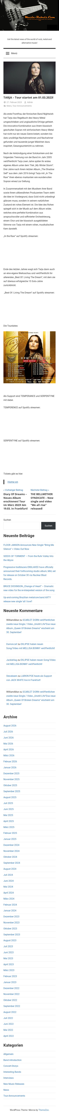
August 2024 (9, 869)
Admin (30, 102)
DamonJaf (11, 644)
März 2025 (8, 827)
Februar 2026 (10, 761)
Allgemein (8, 1054)
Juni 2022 (8, 1024)
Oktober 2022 (10, 1000)
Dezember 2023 (11, 916)
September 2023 (11, 934)
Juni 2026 (8, 737)
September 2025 (11, 791)
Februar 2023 (10, 976)
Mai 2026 (8, 743)
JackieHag (11, 660)
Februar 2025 (10, 833)
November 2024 (11, 851)
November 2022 (11, 994)
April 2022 (8, 1036)
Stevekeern (11, 676)
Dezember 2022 (11, 988)
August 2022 (9, 1012)
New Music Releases (13, 1084)
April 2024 (8, 892)
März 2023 (8, 970)
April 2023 (8, 964)
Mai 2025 (8, 815)
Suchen (7, 520)
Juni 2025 (8, 809)
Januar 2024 (9, 910)
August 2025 (9, 797)
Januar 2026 (9, 767)
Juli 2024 (8, 875)
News (9, 106)
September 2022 (11, 1006)
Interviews (8, 1078)
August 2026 (9, 725)
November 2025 (11, 779)
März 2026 (8, 755)
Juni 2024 (8, 881)
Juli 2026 (8, 731)
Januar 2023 (9, 982)
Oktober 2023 (10, 928)
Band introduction (12, 1060)
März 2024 (8, 898)
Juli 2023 (8, 946)
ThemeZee (44, 1110)
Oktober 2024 (10, 857)
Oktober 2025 (10, 785)
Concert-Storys (10, 1066)
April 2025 (8, 821)
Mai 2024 (8, 886)
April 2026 (8, 749)
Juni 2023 (8, 952)
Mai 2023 (8, 958)
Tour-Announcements (22, 106)
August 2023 (9, 940)
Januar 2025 (9, 839)
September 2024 (11, 863)
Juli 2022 (8, 1018)
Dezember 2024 (11, 845)
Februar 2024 (10, 904)
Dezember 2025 (11, 773)
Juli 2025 (8, 803)
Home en (13, 481)
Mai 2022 (8, 1030)
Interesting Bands (12, 1072)
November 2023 (11, 922)
